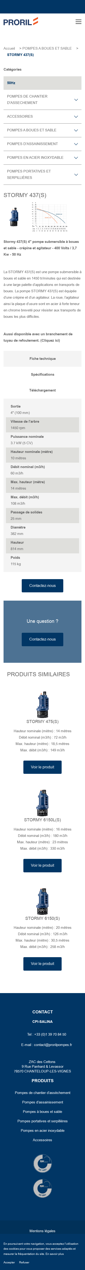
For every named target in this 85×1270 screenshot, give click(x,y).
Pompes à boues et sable (42, 1111)
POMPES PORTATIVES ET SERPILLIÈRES (29, 174)
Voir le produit (42, 767)
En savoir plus (55, 1254)
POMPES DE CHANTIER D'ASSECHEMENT (27, 99)
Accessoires (42, 1140)
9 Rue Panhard (33, 1066)
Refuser (24, 1262)
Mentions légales (42, 1231)
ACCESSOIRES (20, 116)
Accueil (9, 48)
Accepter (9, 1262)
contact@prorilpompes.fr (53, 1044)
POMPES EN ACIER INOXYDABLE (35, 157)
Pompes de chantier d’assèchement (42, 1092)
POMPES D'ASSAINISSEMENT (32, 144)
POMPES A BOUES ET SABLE (47, 48)
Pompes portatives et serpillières (42, 1121)
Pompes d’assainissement (42, 1102)
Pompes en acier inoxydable (42, 1130)
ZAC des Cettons (42, 1061)
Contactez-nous (42, 585)
